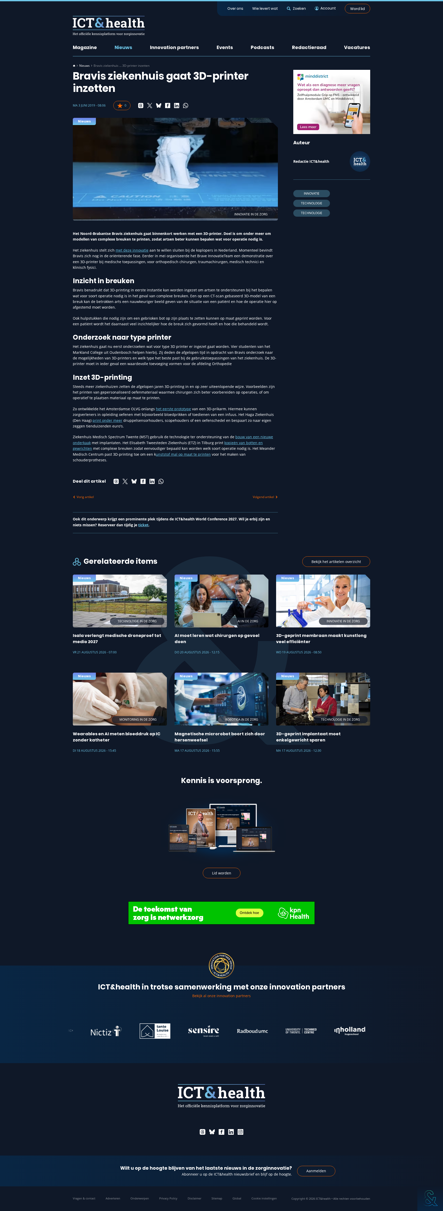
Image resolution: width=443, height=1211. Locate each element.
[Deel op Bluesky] (158, 105)
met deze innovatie (132, 250)
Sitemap (217, 1198)
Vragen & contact (84, 1198)
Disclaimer (194, 1198)
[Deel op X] (149, 105)
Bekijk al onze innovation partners (221, 995)
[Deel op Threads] (140, 105)
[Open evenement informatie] (430, 1198)
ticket (143, 524)
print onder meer (107, 420)
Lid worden (221, 873)
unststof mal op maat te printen (183, 454)
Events (225, 47)
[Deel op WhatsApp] (185, 105)
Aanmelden (316, 1170)
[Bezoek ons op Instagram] (240, 1132)
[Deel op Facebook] (167, 105)
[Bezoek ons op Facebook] (221, 1132)
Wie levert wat (265, 8)
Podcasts (262, 47)
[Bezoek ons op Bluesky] (212, 1132)
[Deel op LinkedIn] (176, 105)
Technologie (311, 203)
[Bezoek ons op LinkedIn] (231, 1132)
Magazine (85, 47)
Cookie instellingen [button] (264, 1198)
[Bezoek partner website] (78, 1031)
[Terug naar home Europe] (109, 26)
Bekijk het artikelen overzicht (336, 561)
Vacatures (357, 47)
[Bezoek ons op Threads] (202, 1132)
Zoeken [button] (299, 8)
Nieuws (123, 47)
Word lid (357, 8)
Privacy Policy (168, 1198)
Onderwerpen (139, 1198)
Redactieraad (309, 47)
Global (237, 1198)
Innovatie (311, 193)
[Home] (74, 65)
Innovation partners (174, 47)
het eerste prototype (173, 408)
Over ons (235, 8)
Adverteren (113, 1198)
